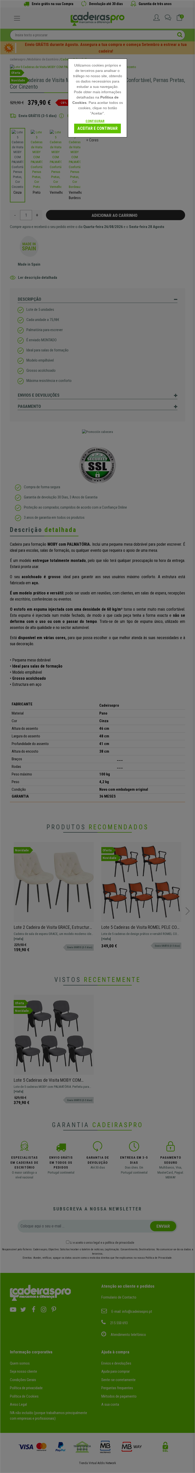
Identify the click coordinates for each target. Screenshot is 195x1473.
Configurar (95, 121)
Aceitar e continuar (97, 128)
